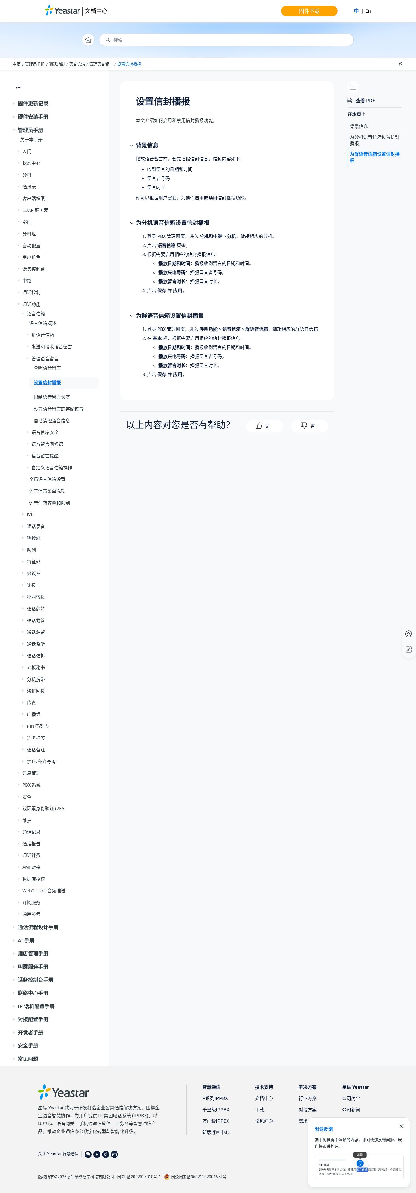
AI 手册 (26, 940)
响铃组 (33, 538)
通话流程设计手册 (38, 927)
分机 (26, 175)
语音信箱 (77, 64)
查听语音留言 (47, 368)
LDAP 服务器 (35, 210)
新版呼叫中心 (216, 1132)
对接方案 (308, 1109)
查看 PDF (365, 100)
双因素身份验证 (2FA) (44, 808)
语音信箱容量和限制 (49, 503)
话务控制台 (33, 269)
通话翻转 (36, 609)
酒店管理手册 (33, 953)
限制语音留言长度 (52, 397)
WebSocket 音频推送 (43, 891)
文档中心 (96, 11)
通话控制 (31, 292)
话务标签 (36, 738)
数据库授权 (33, 879)
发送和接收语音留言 (51, 347)
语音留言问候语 (47, 444)
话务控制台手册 (35, 979)
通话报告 (31, 844)
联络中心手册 (33, 993)
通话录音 (36, 526)
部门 (26, 222)
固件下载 (309, 11)
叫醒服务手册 (33, 966)
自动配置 (31, 245)
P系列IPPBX (215, 1098)
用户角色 (31, 257)
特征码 (33, 562)
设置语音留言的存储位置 (58, 409)
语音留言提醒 (45, 456)
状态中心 (31, 163)
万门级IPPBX (215, 1121)
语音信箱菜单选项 (47, 491)
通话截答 (36, 620)
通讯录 (29, 187)
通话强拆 (36, 655)
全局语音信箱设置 (47, 479)
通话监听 (36, 644)
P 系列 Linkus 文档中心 (398, 628)
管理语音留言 (101, 64)
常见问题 (28, 1058)
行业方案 (308, 1098)
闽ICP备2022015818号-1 (139, 1177)
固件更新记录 (33, 103)
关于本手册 (31, 139)
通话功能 (57, 64)
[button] (14, 104)
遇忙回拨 (36, 691)
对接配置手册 (33, 1019)
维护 (26, 820)
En (368, 11)
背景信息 (359, 126)
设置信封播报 (129, 64)
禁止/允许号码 (41, 761)
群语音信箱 (42, 335)
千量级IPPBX (215, 1109)
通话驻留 (36, 632)
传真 (31, 703)
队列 (31, 550)
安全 (26, 797)
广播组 (33, 714)
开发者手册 (30, 1032)
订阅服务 (31, 902)
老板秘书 (36, 667)
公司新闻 (351, 1109)
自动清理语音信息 (52, 421)
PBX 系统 (31, 785)
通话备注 (36, 750)
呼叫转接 (36, 597)
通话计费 (31, 855)
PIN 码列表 (38, 726)
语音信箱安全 (45, 432)
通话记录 (31, 832)
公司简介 (351, 1098)
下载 (259, 1109)
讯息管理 (31, 773)
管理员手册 (35, 64)
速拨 (31, 585)
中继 (26, 280)
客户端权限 (33, 198)
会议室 (33, 573)
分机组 (29, 234)
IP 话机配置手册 (36, 1006)
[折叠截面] (401, 64)
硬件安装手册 (33, 116)
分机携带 (36, 679)
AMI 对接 (31, 867)
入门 (26, 151)
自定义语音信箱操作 (51, 468)
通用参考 (31, 914)
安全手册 (28, 1045)
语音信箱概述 (42, 323)
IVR (30, 514)
